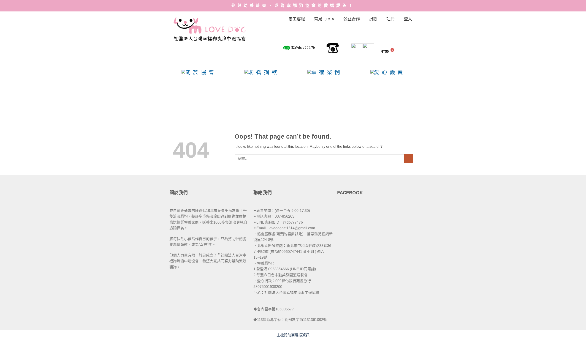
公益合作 (351, 19)
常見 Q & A (324, 19)
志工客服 (296, 19)
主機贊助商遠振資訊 (293, 335)
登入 (408, 19)
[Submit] (408, 158)
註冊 (390, 19)
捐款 (373, 19)
